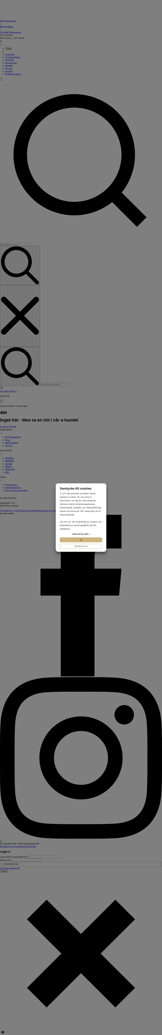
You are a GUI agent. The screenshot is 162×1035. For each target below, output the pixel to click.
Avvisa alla (81, 546)
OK (81, 540)
